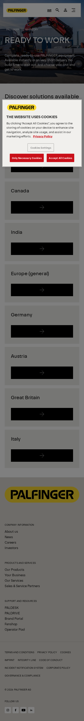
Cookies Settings (40, 147)
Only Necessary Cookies (27, 158)
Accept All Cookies (60, 158)
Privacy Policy (42, 136)
